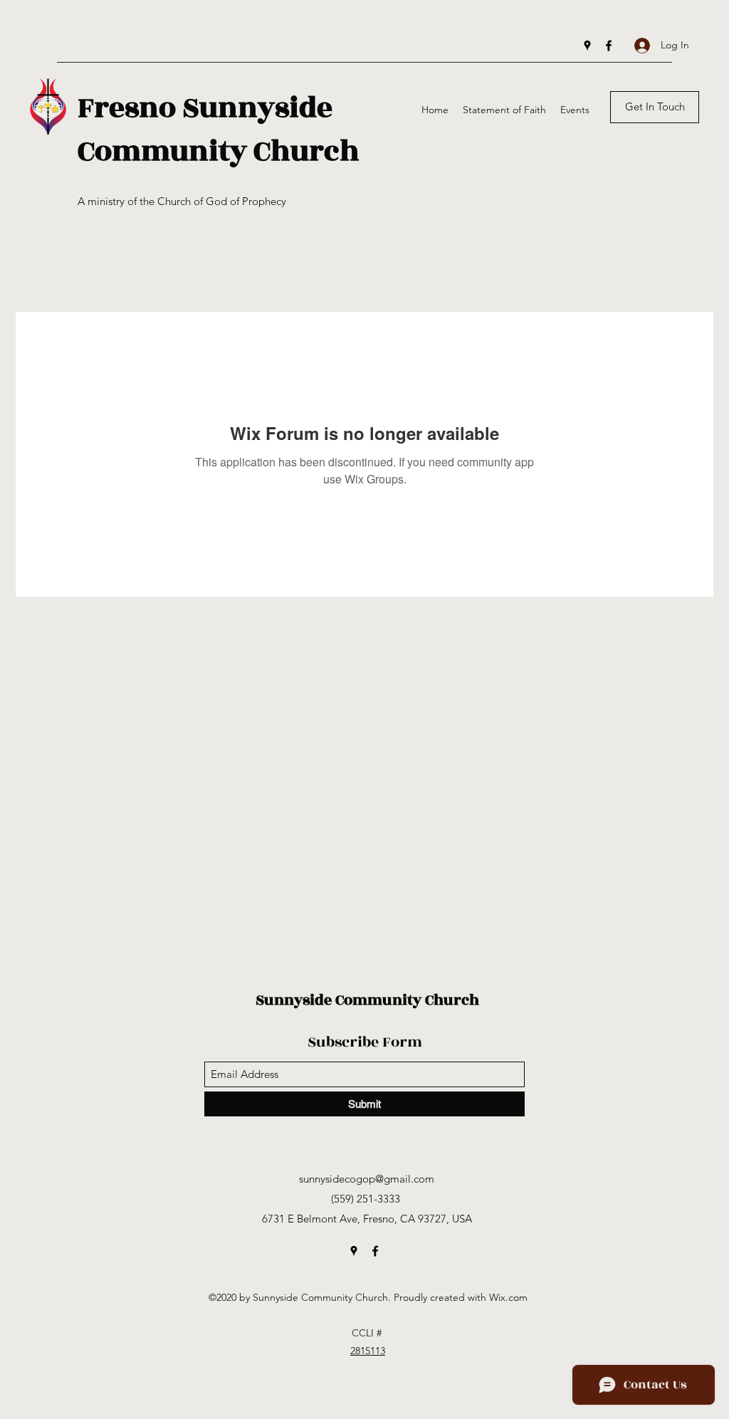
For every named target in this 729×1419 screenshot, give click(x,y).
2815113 (367, 1350)
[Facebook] (609, 45)
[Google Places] (587, 45)
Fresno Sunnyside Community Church (219, 129)
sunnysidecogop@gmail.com (366, 1178)
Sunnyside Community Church (367, 1000)
